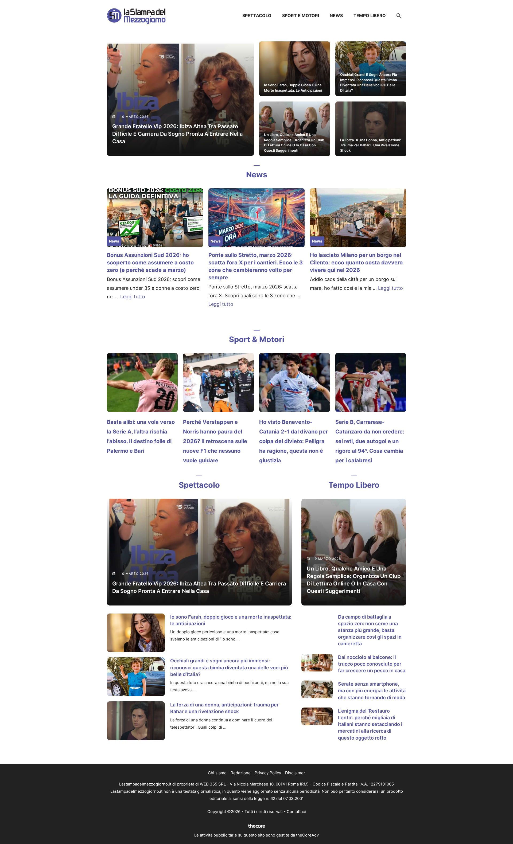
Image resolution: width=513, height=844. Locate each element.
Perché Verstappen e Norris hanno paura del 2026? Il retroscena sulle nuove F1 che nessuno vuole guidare (215, 441)
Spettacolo (256, 15)
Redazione (241, 772)
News (336, 15)
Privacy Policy (268, 772)
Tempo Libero (369, 15)
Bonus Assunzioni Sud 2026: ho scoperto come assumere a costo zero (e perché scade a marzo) (150, 262)
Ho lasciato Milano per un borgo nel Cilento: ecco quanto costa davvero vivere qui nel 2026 (356, 262)
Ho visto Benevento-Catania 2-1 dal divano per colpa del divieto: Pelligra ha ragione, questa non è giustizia (293, 441)
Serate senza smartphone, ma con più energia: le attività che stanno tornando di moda (372, 690)
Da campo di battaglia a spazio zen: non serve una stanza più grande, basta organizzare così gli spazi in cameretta (370, 630)
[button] (398, 15)
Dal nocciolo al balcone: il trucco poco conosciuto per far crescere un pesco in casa (371, 663)
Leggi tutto (132, 296)
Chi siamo (217, 772)
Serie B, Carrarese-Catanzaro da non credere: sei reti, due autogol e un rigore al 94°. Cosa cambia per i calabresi (369, 441)
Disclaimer (295, 772)
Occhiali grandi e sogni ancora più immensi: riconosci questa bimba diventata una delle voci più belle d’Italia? (229, 667)
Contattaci (296, 811)
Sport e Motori (300, 15)
